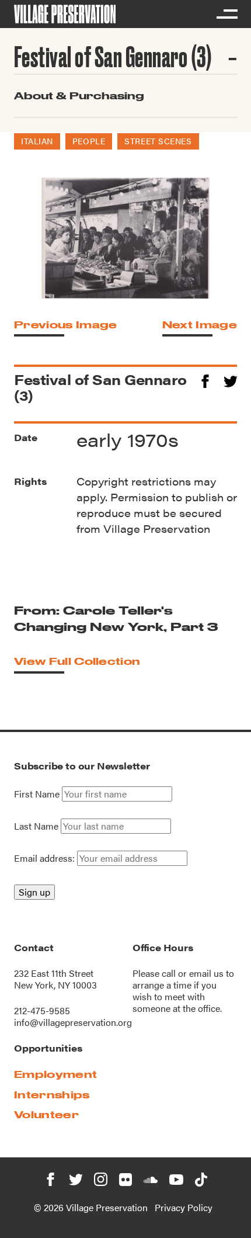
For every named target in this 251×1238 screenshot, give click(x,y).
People (88, 141)
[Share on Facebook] (205, 379)
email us (206, 973)
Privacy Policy (183, 1207)
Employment (55, 1074)
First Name (37, 794)
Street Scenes (157, 141)
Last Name (36, 826)
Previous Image (65, 324)
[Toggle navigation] (226, 14)
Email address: (45, 858)
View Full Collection (77, 661)
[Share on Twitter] (230, 379)
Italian (37, 141)
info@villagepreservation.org (73, 1022)
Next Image (199, 324)
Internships (52, 1094)
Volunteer (46, 1114)
